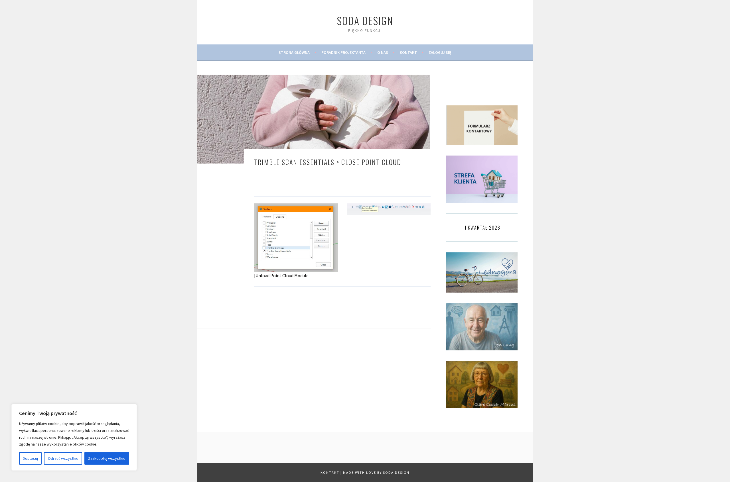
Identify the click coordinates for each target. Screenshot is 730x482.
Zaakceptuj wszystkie (106, 458)
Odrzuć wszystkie (63, 458)
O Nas (382, 52)
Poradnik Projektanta (343, 52)
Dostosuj (30, 458)
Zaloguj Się (440, 52)
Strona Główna (294, 52)
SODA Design (365, 20)
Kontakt (408, 52)
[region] (74, 437)
